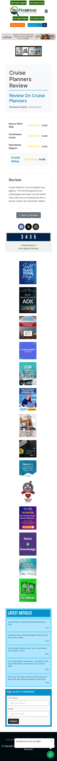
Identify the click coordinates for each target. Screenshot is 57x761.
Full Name (12, 698)
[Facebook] (21, 226)
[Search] (44, 25)
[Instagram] (35, 226)
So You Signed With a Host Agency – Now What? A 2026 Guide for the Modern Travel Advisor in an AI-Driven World (28, 663)
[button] (46, 11)
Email (10, 709)
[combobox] (35, 25)
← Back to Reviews (28, 215)
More (47, 628)
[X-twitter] (28, 226)
